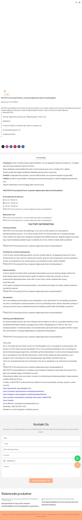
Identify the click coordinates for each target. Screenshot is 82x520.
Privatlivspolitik (41, 516)
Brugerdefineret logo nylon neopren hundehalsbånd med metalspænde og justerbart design (21, 504)
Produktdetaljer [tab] (41, 158)
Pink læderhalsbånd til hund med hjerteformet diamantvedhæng (60, 503)
